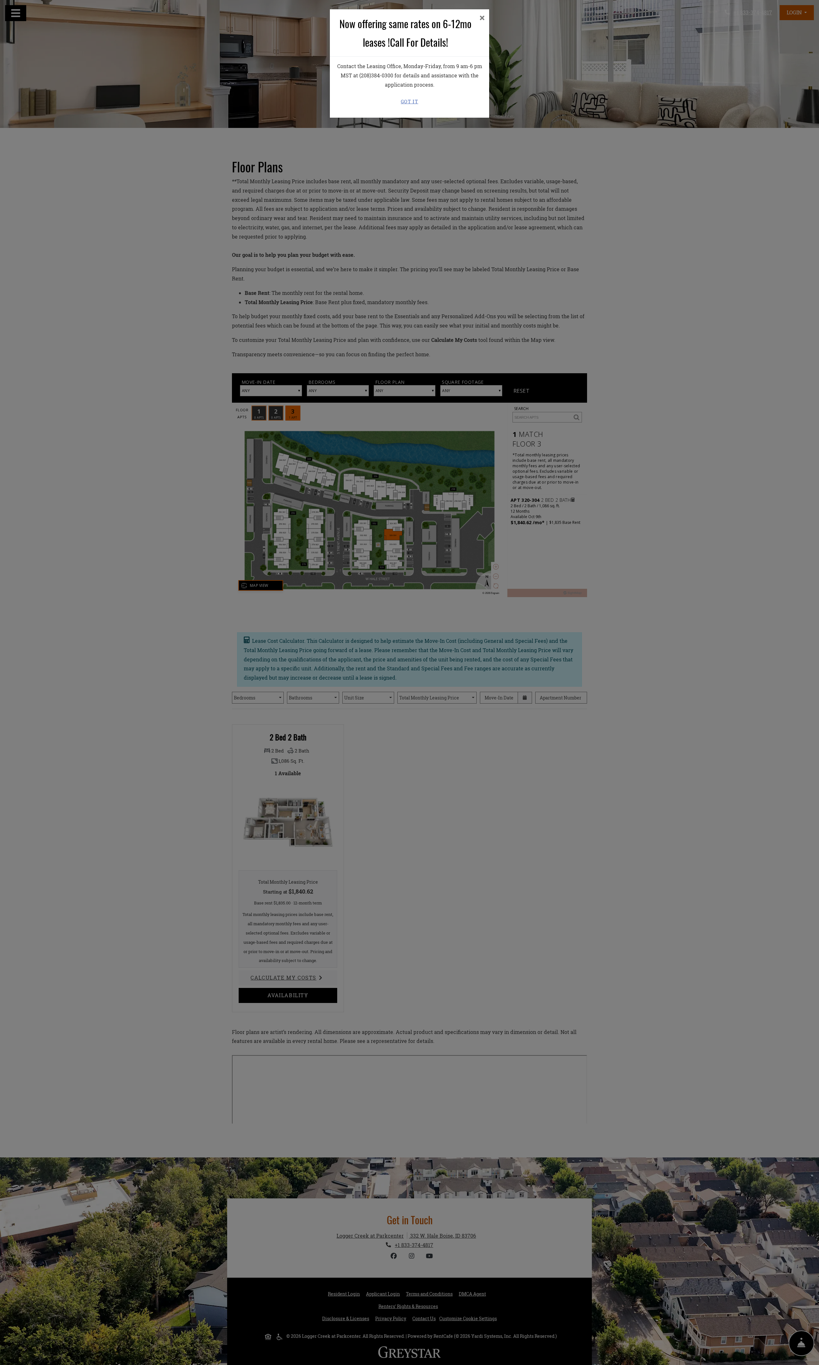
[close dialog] (482, 18)
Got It (409, 102)
